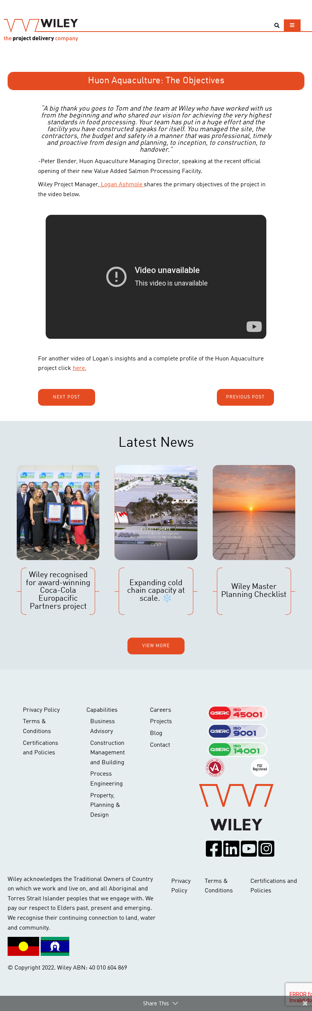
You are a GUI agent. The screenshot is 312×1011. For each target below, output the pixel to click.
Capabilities (102, 710)
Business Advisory (102, 727)
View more (156, 646)
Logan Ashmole (121, 185)
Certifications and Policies (40, 748)
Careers (160, 710)
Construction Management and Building (107, 753)
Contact (160, 745)
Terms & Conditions (37, 727)
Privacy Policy (41, 710)
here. (79, 368)
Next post (66, 397)
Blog (156, 733)
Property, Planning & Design (105, 805)
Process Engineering (106, 779)
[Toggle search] (277, 26)
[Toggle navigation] (292, 25)
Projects (161, 722)
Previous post (245, 397)
